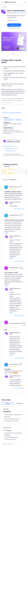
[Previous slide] (2, 53)
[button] (13, 127)
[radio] (7, 403)
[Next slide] (25, 53)
